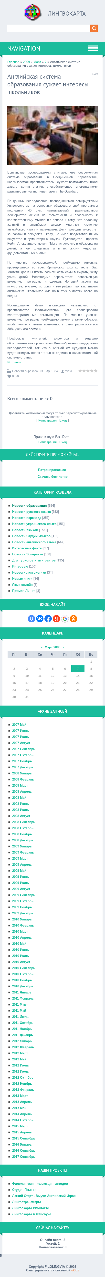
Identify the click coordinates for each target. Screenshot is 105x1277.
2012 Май (19, 1059)
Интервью (20, 566)
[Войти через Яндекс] (56, 618)
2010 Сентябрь (23, 968)
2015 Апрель (22, 1132)
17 (27, 683)
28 (78, 690)
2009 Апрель (22, 864)
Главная (13, 62)
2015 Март (20, 1126)
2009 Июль (20, 883)
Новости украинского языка (34, 524)
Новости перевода (26, 518)
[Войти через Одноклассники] (73, 618)
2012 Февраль (23, 1047)
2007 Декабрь (22, 767)
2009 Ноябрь (22, 907)
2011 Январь (22, 992)
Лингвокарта (67, 13)
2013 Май (19, 1108)
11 (40, 676)
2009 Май (19, 871)
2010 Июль (20, 956)
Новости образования (27, 371)
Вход (63, 420)
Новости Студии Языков (31, 536)
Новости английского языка (34, 542)
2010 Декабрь (22, 986)
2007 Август (21, 743)
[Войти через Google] (65, 619)
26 (52, 690)
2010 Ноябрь (22, 980)
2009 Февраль (23, 852)
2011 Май (19, 1010)
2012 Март (20, 1053)
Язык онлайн (22, 585)
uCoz (75, 1270)
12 (52, 676)
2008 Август (21, 816)
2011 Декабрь (22, 1035)
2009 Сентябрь (23, 895)
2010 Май (19, 944)
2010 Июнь (20, 950)
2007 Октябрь (22, 755)
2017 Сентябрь (23, 1156)
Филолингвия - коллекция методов (40, 1183)
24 (27, 690)
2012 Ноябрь (22, 1083)
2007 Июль (20, 737)
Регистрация (47, 420)
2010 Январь (22, 919)
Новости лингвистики (29, 572)
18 (40, 683)
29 (91, 690)
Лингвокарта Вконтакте (30, 1208)
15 (91, 676)
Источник (14, 362)
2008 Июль (20, 810)
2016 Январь (22, 1144)
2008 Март (20, 785)
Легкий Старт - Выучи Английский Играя (44, 1196)
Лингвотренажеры (26, 1202)
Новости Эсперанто (27, 554)
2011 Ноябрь (22, 1029)
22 (91, 683)
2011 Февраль (23, 998)
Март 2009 (52, 647)
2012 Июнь (20, 1065)
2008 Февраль (23, 779)
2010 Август (21, 962)
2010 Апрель (22, 937)
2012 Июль (20, 1071)
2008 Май (19, 797)
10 (27, 676)
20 (65, 683)
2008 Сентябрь (23, 822)
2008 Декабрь (22, 840)
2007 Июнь (20, 731)
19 (52, 683)
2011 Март (20, 1004)
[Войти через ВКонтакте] (39, 618)
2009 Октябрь (22, 901)
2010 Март (20, 931)
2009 (26, 62)
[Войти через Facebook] (48, 618)
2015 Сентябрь (23, 1138)
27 (65, 690)
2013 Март (20, 1096)
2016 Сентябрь (23, 1150)
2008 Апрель (22, 791)
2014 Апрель (22, 1114)
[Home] (33, 14)
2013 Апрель (22, 1102)
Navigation (23, 48)
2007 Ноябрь (22, 761)
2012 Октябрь (22, 1077)
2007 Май (19, 724)
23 (14, 690)
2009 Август (21, 889)
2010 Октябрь (22, 974)
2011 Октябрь (22, 1023)
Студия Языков (24, 1190)
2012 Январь (22, 1041)
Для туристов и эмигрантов (34, 560)
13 (65, 676)
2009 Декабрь (22, 913)
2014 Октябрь (22, 1120)
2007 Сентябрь (23, 749)
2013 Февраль (23, 1090)
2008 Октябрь (22, 828)
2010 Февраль (23, 925)
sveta (68, 371)
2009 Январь (22, 846)
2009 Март (20, 858)
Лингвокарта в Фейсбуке (31, 1214)
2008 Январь (22, 773)
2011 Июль (20, 1017)
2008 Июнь (20, 804)
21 (78, 683)
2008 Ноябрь (22, 834)
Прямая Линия (23, 591)
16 (14, 683)
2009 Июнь (20, 877)
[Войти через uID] (31, 618)
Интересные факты (27, 548)
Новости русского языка (31, 512)
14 (78, 676)
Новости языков (25, 530)
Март (37, 62)
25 (40, 690)
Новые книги (22, 578)
